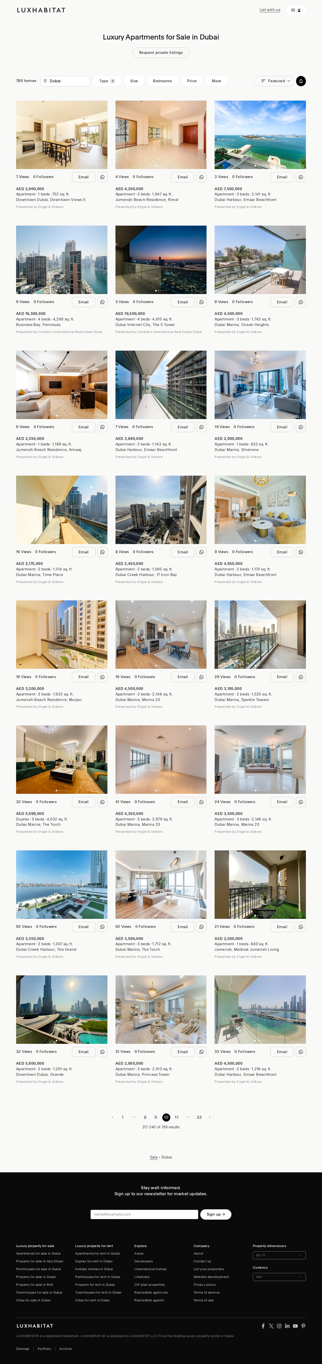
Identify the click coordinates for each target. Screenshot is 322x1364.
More (216, 81)
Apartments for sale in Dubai (38, 1253)
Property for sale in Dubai (36, 1277)
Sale (154, 1157)
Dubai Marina (227, 324)
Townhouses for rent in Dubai (98, 1292)
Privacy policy (205, 1285)
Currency (260, 1267)
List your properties (209, 1269)
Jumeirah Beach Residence (140, 199)
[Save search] (301, 81)
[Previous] (22, 135)
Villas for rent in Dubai (92, 1300)
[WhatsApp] (102, 177)
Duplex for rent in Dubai (93, 1261)
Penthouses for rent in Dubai (97, 1277)
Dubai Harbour (228, 199)
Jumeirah (223, 949)
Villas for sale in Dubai (33, 1300)
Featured (276, 81)
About (198, 1253)
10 (166, 1117)
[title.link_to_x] (263, 1325)
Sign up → (216, 1214)
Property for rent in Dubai (95, 1285)
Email (83, 177)
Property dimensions (269, 1246)
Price (192, 81)
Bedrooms (162, 81)
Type (103, 81)
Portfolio (44, 1349)
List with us (270, 10)
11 (177, 1117)
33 (199, 1117)
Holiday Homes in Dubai (94, 1269)
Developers (143, 1261)
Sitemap (22, 1349)
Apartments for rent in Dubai (97, 1253)
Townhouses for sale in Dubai (39, 1292)
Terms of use (204, 1300)
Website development (211, 1277)
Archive (65, 1349)
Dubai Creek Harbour (134, 574)
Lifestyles (141, 1277)
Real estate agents (149, 1300)
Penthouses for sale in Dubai (38, 1269)
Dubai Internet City (132, 324)
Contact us (202, 1261)
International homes (150, 1269)
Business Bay (28, 324)
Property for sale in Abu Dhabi (39, 1261)
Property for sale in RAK (34, 1285)
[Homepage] (41, 10)
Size (134, 81)
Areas (138, 1253)
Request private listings (161, 52)
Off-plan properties (149, 1285)
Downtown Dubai (32, 199)
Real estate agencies (151, 1292)
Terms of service (207, 1292)
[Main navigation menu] (296, 10)
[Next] (101, 135)
